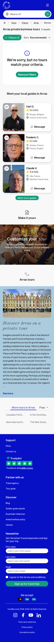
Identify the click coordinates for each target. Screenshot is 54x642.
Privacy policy (27, 627)
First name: (11, 546)
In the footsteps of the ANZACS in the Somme (40, 414)
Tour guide (11, 488)
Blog (8, 503)
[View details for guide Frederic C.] (27, 148)
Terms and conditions (27, 622)
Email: (8, 567)
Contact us (11, 451)
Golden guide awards (15, 508)
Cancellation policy (27, 632)
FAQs (8, 446)
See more (8, 393)
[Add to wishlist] (6, 107)
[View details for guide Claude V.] (27, 179)
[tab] (23, 407)
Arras (36, 22)
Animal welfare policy (15, 519)
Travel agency (12, 483)
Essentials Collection (15, 514)
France (25, 22)
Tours (13, 22)
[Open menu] (47, 5)
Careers (9, 524)
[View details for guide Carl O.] (27, 117)
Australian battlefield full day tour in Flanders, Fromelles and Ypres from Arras (16, 422)
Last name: (11, 556)
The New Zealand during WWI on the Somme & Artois (40, 422)
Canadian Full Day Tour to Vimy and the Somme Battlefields (16, 414)
